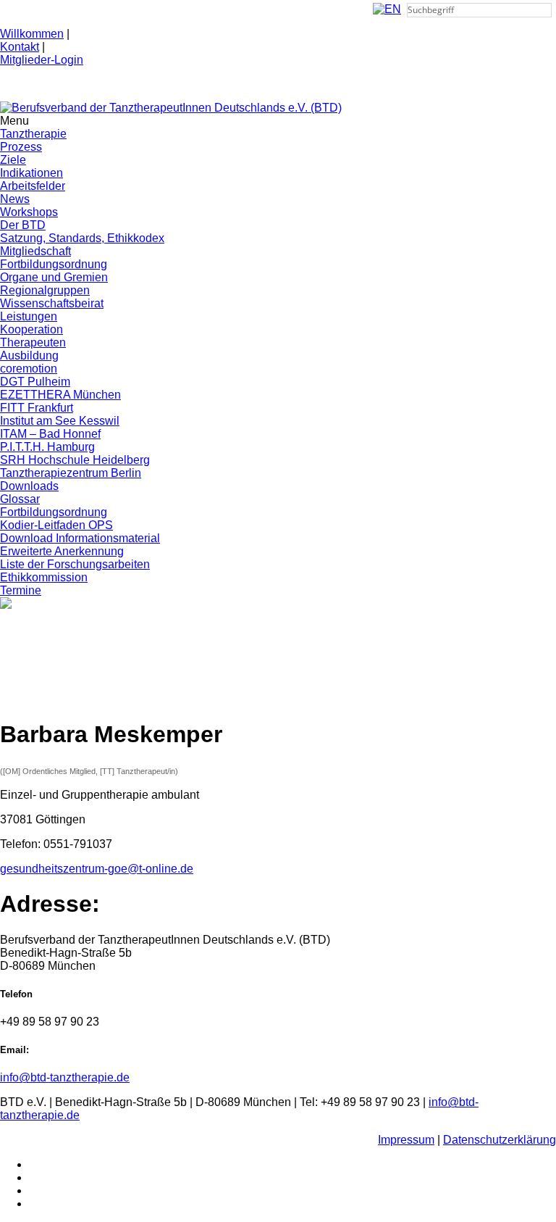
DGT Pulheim (35, 381)
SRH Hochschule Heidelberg (75, 460)
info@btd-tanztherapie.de (65, 1077)
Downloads (29, 486)
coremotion (28, 368)
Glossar (20, 499)
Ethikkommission (44, 577)
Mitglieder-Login (41, 60)
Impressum (406, 1140)
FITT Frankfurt (36, 408)
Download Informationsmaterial (80, 538)
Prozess (21, 147)
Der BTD (23, 225)
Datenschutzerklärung (499, 1140)
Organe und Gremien (54, 277)
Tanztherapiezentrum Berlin (70, 473)
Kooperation (31, 329)
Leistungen (28, 316)
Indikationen (31, 173)
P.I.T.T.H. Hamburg (47, 447)
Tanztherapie (33, 134)
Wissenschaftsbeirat (52, 303)
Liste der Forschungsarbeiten (75, 564)
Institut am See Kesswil (59, 421)
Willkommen (32, 34)
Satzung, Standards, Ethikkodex (82, 238)
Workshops (29, 212)
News (15, 199)
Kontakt (19, 47)
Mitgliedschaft (35, 251)
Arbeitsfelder (32, 186)
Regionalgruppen (45, 290)
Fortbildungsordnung (53, 264)
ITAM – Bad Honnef (50, 434)
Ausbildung (29, 355)
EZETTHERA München (60, 394)
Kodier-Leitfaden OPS (56, 525)
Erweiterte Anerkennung (62, 551)
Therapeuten (33, 342)
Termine (20, 590)
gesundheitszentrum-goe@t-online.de (96, 869)
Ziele (13, 160)
